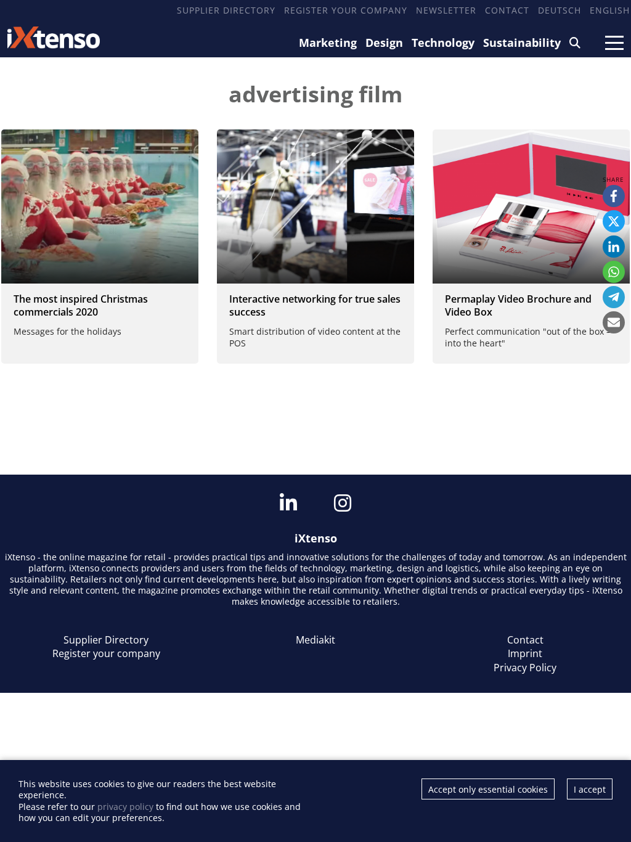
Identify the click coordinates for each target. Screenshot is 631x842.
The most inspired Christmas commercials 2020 (81, 305)
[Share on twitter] (614, 221)
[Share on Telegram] (614, 297)
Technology (443, 42)
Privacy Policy (525, 667)
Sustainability (522, 42)
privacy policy (125, 806)
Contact (507, 10)
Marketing (328, 42)
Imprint (525, 653)
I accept (590, 789)
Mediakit (315, 640)
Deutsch (559, 10)
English (610, 10)
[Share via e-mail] (614, 322)
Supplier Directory (226, 10)
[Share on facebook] (614, 196)
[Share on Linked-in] (614, 246)
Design (384, 42)
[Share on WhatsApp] (614, 272)
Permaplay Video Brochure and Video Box (518, 305)
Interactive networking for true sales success (315, 305)
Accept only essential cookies (488, 789)
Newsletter (446, 10)
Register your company (345, 10)
